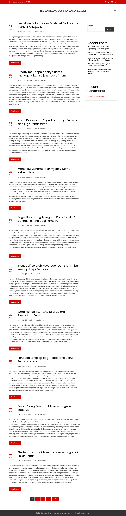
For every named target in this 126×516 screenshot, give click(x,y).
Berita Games (41, 32)
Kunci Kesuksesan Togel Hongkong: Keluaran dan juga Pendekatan (48, 122)
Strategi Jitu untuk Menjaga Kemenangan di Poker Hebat (48, 454)
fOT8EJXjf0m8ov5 (26, 32)
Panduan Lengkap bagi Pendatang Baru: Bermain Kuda (45, 359)
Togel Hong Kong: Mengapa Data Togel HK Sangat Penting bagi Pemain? (46, 219)
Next (55, 499)
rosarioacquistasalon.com (63, 11)
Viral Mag (76, 513)
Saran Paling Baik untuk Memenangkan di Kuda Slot (46, 408)
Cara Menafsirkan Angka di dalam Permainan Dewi (41, 313)
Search (90, 26)
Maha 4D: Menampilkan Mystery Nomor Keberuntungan (44, 170)
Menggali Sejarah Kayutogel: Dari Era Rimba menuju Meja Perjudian (48, 267)
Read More (15, 62)
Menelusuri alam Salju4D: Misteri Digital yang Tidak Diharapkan (48, 25)
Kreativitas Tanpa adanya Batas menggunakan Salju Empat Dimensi (42, 74)
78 (48, 499)
